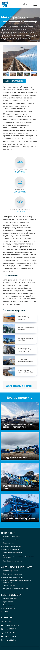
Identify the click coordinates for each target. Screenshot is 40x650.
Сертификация (8, 605)
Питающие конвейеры (11, 540)
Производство (8, 602)
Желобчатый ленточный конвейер (25, 360)
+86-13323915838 (10, 629)
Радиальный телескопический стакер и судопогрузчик (17, 426)
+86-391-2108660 (10, 632)
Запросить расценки (14, 81)
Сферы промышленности (17, 567)
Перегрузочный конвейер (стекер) (19, 519)
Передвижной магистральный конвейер (23, 317)
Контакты (7, 617)
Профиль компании (10, 598)
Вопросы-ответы (9, 608)
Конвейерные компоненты (12, 561)
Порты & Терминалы (10, 571)
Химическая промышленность (13, 577)
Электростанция (9, 585)
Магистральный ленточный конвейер (25, 371)
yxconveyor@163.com (11, 625)
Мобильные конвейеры (11, 549)
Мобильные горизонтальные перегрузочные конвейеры (18, 557)
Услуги (5, 611)
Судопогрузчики (8, 543)
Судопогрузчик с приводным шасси (17, 487)
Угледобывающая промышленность (15, 589)
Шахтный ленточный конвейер (25, 339)
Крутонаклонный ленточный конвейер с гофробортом (25, 349)
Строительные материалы (12, 574)
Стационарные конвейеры (12, 552)
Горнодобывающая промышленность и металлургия (17, 581)
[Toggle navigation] (35, 4)
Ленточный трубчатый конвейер (26, 328)
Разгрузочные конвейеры (15, 457)
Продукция (8, 533)
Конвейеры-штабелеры (11, 536)
